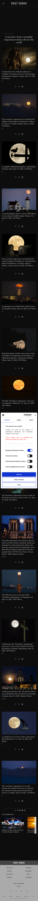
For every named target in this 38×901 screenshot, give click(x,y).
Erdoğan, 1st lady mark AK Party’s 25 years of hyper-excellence (12, 831)
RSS (33, 896)
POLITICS (10, 868)
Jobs (4, 896)
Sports (9, 877)
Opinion (28, 877)
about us (18, 896)
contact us (27, 896)
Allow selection (19, 479)
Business (28, 871)
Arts (28, 874)
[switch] (29, 455)
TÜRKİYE (28, 868)
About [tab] (31, 420)
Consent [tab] (6, 420)
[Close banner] (35, 415)
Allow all (19, 474)
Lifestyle (9, 874)
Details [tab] (19, 420)
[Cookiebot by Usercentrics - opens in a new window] (23, 415)
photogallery (9, 33)
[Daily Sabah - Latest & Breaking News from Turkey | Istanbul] (19, 3)
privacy (11, 896)
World (9, 871)
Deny (19, 484)
